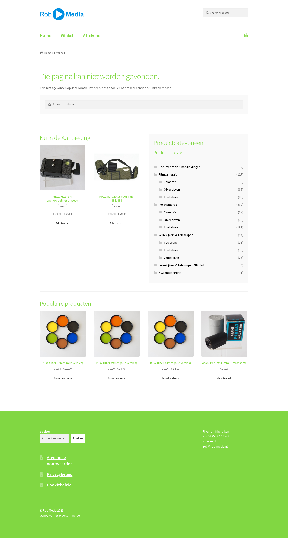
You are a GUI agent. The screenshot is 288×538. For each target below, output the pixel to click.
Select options (63, 378)
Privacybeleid (59, 474)
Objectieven (172, 189)
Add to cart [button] (62, 223)
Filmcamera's (168, 174)
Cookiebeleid (59, 485)
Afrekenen (93, 35)
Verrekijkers (172, 258)
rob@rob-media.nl (215, 446)
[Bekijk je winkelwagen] (225, 32)
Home (45, 35)
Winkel (67, 35)
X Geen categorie (170, 273)
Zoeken (45, 431)
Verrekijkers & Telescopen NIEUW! (181, 265)
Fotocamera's (168, 204)
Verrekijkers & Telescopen (176, 235)
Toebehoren (172, 197)
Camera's (170, 182)
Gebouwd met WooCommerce (60, 515)
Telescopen (171, 242)
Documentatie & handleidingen (179, 167)
